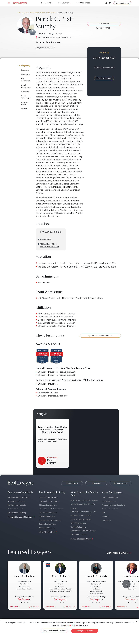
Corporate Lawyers (78, 527)
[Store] (110, 3)
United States (34, 13)
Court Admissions (26, 86)
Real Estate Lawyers (78, 535)
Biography (25, 66)
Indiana (43, 13)
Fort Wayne (51, 13)
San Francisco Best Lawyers (50, 520)
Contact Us (106, 520)
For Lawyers (64, 3)
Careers (105, 516)
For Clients (46, 3)
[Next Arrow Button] (126, 584)
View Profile (14, 607)
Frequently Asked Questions (113, 505)
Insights (24, 109)
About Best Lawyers (110, 497)
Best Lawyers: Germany (17, 513)
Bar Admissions (26, 80)
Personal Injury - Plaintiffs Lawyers (84, 500)
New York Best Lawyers (48, 497)
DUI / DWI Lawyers (78, 523)
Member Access (120, 483)
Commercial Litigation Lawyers (83, 531)
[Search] (106, 3)
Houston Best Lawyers (48, 513)
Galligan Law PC (60, 581)
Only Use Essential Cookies (54, 631)
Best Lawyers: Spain (15, 509)
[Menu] (9, 3)
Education (25, 74)
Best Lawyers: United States (18, 497)
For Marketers (83, 3)
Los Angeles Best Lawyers (49, 501)
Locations (25, 70)
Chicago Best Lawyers (48, 505)
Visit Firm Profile (104, 78)
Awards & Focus (25, 103)
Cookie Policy (71, 625)
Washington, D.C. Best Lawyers (51, 509)
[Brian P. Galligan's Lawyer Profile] (60, 571)
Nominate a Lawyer (110, 509)
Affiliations (25, 92)
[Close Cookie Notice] (137, 621)
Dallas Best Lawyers (47, 516)
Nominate (96, 483)
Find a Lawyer (23, 13)
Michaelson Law (24, 581)
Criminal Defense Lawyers (81, 519)
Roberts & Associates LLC (96, 581)
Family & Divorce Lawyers (81, 515)
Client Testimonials (26, 97)
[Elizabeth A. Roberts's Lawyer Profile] (96, 571)
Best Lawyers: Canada (16, 501)
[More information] (30, 599)
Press (104, 513)
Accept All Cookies (85, 631)
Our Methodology (109, 501)
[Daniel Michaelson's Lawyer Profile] (24, 571)
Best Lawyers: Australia (17, 505)
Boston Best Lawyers (47, 524)
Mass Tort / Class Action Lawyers (83, 512)
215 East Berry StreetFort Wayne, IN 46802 (49, 245)
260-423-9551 (45, 239)
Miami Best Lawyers (47, 528)
